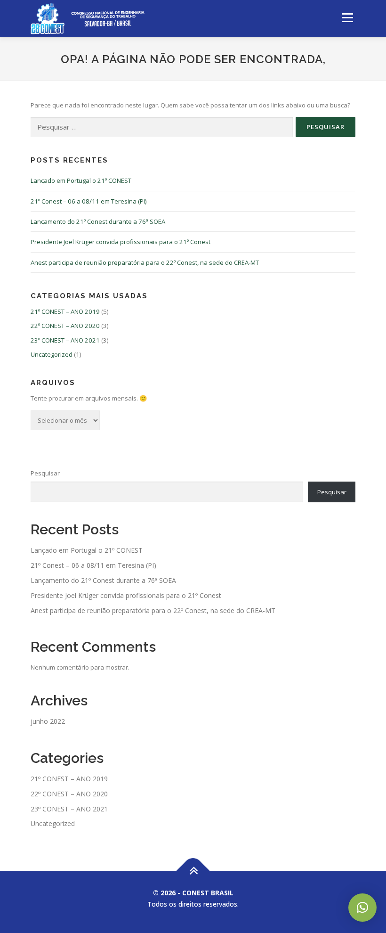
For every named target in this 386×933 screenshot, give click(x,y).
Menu (347, 17)
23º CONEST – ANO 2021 (65, 340)
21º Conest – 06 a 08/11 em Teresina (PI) (88, 201)
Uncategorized (51, 354)
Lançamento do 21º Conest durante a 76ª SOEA (98, 221)
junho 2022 (48, 721)
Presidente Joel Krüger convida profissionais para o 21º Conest (120, 241)
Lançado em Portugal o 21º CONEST (81, 180)
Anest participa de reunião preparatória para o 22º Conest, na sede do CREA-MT (145, 262)
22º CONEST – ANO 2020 (65, 325)
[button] (362, 907)
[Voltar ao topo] (193, 871)
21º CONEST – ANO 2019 (65, 311)
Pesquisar (45, 473)
